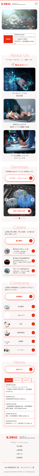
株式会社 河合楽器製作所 (22, 260)
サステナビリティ (26, 467)
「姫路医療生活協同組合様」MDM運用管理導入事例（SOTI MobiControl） (19, 406)
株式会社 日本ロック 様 (20, 251)
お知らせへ (19, 369)
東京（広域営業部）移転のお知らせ (17, 415)
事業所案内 (20, 332)
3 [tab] (19, 218)
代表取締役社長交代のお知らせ (16, 398)
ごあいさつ (20, 315)
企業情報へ (19, 296)
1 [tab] (14, 218)
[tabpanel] (19, 200)
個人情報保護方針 (11, 467)
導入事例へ (19, 241)
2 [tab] (17, 218)
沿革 (20, 324)
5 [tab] (24, 218)
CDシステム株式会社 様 (21, 271)
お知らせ (19, 454)
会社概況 (21, 306)
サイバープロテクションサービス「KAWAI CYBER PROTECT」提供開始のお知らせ (24, 39)
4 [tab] (21, 218)
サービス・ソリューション (19, 442)
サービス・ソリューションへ (19, 178)
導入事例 (19, 446)
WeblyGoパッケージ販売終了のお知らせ (19, 422)
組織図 (21, 341)
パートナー (20, 350)
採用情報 (19, 457)
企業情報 (19, 450)
